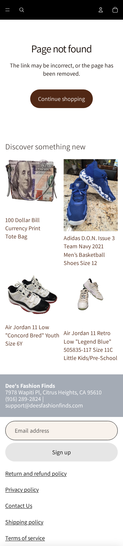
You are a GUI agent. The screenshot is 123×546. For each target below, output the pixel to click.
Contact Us (18, 505)
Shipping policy (24, 522)
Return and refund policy (36, 473)
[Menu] (7, 9)
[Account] (100, 10)
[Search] (21, 10)
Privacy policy (22, 489)
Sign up (61, 452)
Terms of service (25, 538)
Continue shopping (61, 99)
